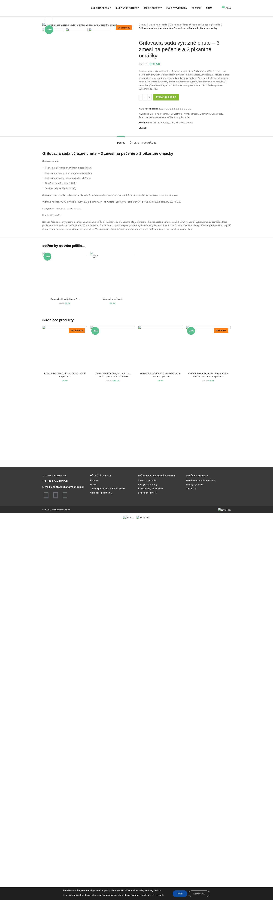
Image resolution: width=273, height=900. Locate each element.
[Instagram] (56, 495)
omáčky (165, 122)
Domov (142, 24)
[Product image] (64, 274)
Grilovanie (205, 114)
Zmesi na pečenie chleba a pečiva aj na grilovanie (195, 24)
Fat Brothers (176, 114)
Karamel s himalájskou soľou (64, 299)
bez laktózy (153, 122)
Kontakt (94, 480)
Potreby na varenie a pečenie (200, 480)
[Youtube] (65, 495)
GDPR (93, 484)
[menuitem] (128, 517)
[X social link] (151, 128)
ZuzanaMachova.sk (60, 509)
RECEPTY (191, 488)
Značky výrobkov (194, 484)
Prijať (180, 893)
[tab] (121, 141)
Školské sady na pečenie (150, 488)
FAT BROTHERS (184, 122)
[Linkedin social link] (158, 128)
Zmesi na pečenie (158, 24)
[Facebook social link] (147, 128)
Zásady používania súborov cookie (107, 488)
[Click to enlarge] (49, 20)
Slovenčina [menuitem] (144, 517)
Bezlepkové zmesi (147, 492)
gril (172, 122)
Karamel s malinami (112, 299)
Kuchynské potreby (147, 484)
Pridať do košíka (166, 97)
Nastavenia (199, 893)
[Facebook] (46, 495)
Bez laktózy (217, 114)
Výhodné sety (191, 114)
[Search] (216, 8)
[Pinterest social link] (155, 128)
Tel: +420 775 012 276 (55, 481)
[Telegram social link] (162, 128)
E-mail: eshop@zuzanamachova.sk (63, 487)
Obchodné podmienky (101, 492)
